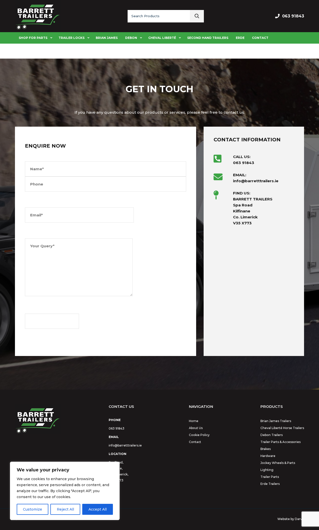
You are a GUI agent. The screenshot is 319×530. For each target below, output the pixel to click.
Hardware (267, 456)
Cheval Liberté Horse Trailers (282, 428)
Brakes (265, 449)
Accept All (97, 509)
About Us (196, 428)
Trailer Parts (269, 477)
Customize (32, 509)
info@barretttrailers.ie (125, 445)
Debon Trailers (271, 435)
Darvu (299, 519)
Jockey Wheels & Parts (277, 463)
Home (193, 421)
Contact (195, 442)
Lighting (266, 470)
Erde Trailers (270, 484)
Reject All (65, 509)
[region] (65, 491)
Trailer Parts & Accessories (280, 442)
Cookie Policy (199, 435)
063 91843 (293, 16)
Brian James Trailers (275, 421)
